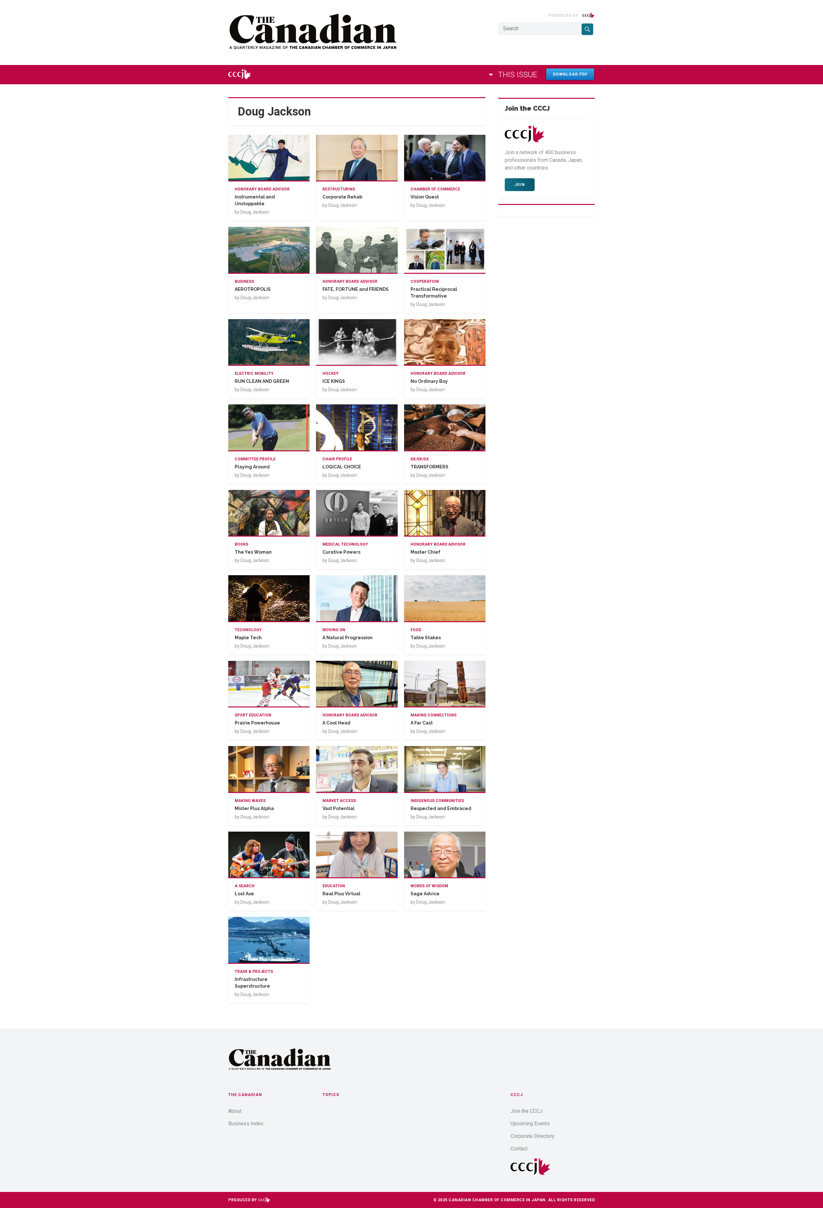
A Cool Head (336, 722)
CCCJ (517, 1095)
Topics (330, 1095)
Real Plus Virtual (341, 893)
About (234, 1111)
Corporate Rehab (342, 196)
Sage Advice (425, 893)
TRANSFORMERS (429, 466)
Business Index (245, 1123)
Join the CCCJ (526, 1111)
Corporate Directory (533, 1136)
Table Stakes (426, 637)
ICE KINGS (333, 381)
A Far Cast (422, 722)
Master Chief (425, 552)
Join (519, 184)
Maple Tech (248, 637)
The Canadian (245, 1095)
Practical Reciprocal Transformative (434, 293)
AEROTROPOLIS (253, 289)
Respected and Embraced (441, 808)
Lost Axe (244, 893)
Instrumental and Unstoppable (255, 200)
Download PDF (570, 74)
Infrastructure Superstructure (252, 983)
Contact (519, 1149)
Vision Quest (425, 196)
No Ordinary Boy (429, 381)
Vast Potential (338, 808)
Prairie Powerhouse (257, 722)
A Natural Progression (347, 637)
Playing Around (252, 466)
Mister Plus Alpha (254, 808)
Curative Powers (341, 552)
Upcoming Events (530, 1123)
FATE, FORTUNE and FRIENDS (355, 289)
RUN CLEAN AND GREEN (262, 381)
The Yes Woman (253, 552)
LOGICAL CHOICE (341, 466)
